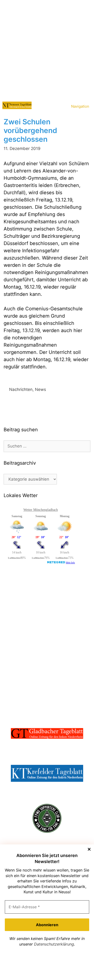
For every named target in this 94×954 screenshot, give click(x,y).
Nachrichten (21, 389)
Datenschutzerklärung (54, 944)
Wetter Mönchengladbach (40, 510)
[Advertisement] (47, 49)
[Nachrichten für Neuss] (17, 105)
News (40, 389)
